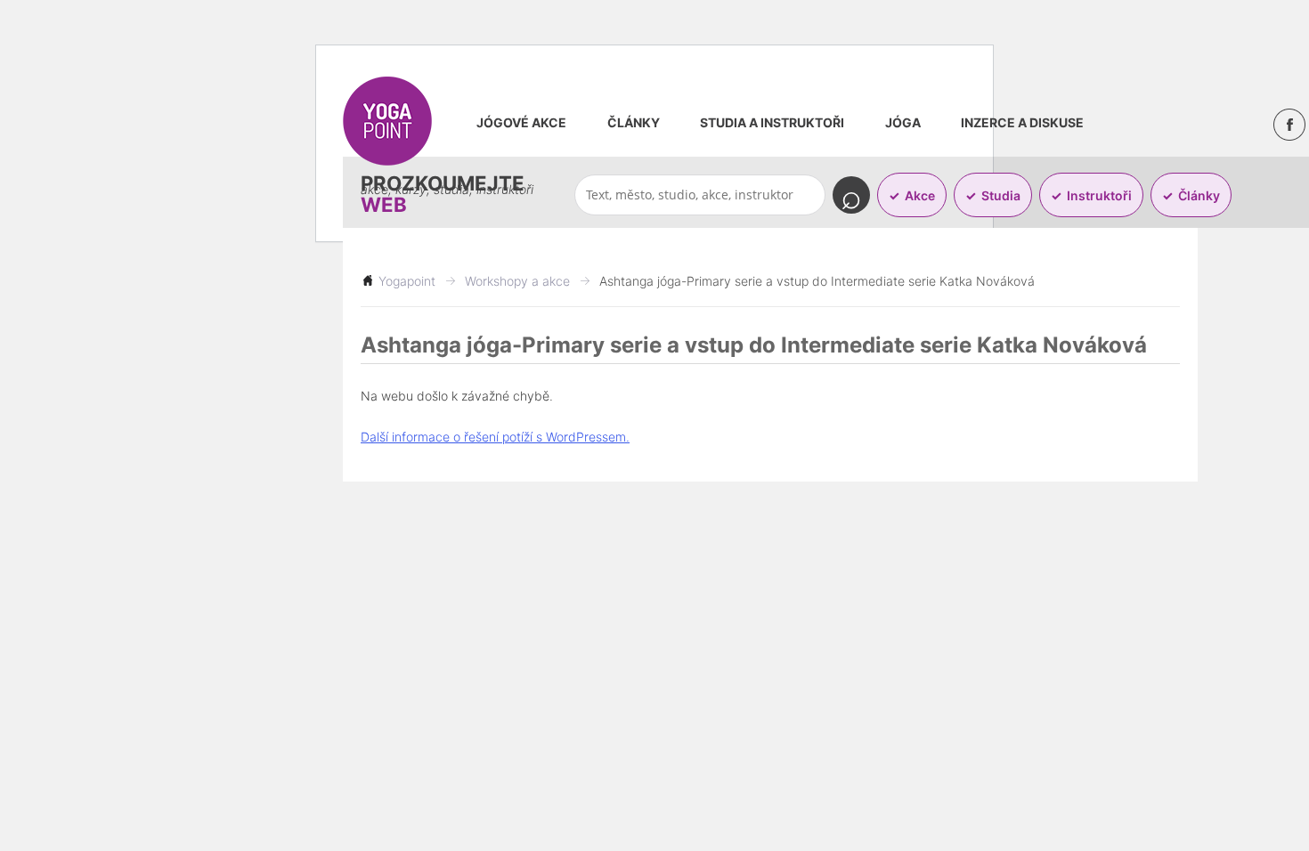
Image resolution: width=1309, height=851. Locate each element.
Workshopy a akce (517, 280)
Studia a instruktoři (772, 122)
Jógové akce (521, 122)
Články (633, 122)
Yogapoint (406, 280)
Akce (920, 195)
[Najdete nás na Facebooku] (1289, 125)
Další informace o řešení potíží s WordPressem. (495, 436)
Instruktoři (1099, 195)
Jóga (903, 122)
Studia (1000, 195)
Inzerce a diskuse (1022, 122)
